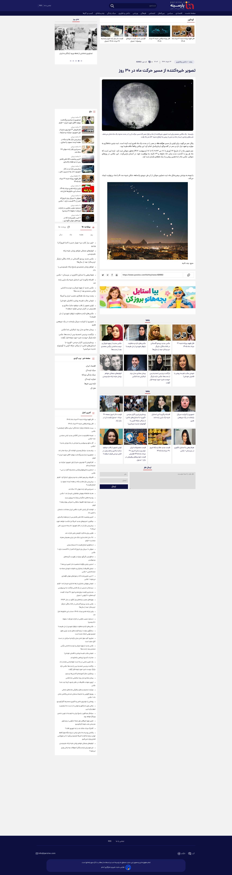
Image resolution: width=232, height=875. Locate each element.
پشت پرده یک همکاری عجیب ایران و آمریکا (77, 295)
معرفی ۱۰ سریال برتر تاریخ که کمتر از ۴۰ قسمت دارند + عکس (70, 200)
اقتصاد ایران (91, 366)
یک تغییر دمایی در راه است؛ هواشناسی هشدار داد (76, 662)
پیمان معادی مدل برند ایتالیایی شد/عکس (138, 375)
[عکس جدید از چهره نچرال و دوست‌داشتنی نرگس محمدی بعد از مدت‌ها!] (111, 333)
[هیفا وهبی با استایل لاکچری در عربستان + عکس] (183, 437)
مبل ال (93, 388)
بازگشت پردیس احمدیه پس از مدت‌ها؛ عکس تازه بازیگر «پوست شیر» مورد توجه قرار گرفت (160, 378)
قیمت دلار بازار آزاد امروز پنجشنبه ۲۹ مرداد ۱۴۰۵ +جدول (112, 40)
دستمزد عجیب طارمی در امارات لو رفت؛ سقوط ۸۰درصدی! (70, 209)
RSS (40, 5)
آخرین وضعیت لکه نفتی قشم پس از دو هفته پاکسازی (70, 160)
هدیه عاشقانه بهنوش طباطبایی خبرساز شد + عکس (76, 493)
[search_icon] (112, 6)
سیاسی (170, 13)
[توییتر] (103, 275)
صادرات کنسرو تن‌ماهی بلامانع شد (81, 657)
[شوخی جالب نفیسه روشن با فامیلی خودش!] (183, 363)
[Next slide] (94, 37)
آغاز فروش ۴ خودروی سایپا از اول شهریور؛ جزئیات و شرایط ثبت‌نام (70, 131)
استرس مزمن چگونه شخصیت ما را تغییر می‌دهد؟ (77, 564)
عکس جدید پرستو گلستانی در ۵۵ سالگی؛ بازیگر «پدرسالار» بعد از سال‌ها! (160, 346)
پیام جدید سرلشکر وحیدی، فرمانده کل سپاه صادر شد (75, 450)
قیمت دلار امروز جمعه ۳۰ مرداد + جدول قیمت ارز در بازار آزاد (112, 417)
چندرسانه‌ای (100, 13)
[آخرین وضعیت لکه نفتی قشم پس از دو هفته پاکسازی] (88, 159)
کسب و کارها (88, 13)
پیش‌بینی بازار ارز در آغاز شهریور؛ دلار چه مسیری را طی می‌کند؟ (70, 170)
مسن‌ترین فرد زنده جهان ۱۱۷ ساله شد (70, 151)
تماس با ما (47, 5)
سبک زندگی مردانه (89, 374)
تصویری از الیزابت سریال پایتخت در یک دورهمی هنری (185, 417)
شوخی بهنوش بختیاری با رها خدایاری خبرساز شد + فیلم (75, 583)
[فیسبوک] (112, 275)
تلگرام (183, 853)
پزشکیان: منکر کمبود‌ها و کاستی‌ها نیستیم (79, 674)
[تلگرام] (107, 275)
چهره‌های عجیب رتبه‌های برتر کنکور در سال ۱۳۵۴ (77, 599)
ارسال (114, 486)
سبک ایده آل (91, 370)
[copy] (188, 275)
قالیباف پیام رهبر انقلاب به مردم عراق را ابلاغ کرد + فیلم (75, 477)
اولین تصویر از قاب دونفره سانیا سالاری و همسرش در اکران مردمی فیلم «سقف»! (112, 450)
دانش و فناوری (125, 13)
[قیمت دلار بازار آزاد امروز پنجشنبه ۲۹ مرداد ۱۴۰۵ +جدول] (112, 31)
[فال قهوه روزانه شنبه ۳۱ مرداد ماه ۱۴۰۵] (183, 31)
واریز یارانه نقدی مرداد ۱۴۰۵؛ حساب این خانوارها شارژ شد (70, 190)
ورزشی (135, 13)
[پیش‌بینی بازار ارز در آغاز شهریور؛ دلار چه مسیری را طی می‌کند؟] (88, 169)
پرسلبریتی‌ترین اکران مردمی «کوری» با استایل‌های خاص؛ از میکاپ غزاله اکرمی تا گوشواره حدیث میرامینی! (136, 419)
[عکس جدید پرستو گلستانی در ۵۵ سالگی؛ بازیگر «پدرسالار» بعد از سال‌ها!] (159, 333)
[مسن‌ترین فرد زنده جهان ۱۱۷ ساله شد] (88, 149)
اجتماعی (152, 13)
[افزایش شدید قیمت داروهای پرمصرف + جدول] (135, 31)
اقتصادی (179, 13)
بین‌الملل (161, 13)
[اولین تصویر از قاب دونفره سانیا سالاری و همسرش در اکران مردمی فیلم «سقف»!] (111, 437)
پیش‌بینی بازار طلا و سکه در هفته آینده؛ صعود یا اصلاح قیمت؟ (71, 141)
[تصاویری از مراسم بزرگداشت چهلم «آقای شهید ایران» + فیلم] (88, 120)
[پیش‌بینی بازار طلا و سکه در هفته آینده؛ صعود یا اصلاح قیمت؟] (88, 140)
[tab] (81, 60)
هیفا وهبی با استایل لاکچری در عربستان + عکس (184, 449)
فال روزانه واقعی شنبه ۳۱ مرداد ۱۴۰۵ (159, 40)
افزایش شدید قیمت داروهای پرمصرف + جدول (136, 40)
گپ (193, 853)
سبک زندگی (111, 13)
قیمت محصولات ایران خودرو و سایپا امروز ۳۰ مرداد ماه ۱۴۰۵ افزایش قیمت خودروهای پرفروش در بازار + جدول (135, 454)
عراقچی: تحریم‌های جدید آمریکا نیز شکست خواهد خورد (75, 521)
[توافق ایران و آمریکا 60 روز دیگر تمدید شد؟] (76, 37)
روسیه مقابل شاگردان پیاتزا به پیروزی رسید (79, 498)
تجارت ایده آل (90, 379)
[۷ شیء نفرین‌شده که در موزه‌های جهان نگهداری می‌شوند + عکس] (88, 218)
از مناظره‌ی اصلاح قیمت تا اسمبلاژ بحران (80, 545)
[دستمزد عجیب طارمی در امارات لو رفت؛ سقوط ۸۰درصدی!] (88, 208)
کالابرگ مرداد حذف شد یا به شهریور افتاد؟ (79, 728)
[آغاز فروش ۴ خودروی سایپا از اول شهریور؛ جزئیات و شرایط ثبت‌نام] (88, 130)
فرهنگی (144, 13)
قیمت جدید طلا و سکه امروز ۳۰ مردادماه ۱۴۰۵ (160, 449)
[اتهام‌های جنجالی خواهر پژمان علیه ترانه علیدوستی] (111, 363)
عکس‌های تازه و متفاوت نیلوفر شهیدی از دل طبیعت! (136, 345)
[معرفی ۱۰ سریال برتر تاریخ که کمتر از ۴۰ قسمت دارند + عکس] (88, 198)
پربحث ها (62, 227)
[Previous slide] (58, 37)
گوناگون (191, 20)
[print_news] (116, 275)
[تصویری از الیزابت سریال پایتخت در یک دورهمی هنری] (183, 404)
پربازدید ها (86, 227)
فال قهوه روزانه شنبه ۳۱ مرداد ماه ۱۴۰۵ (183, 40)
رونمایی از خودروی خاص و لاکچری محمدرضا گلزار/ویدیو (75, 701)
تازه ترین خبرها (90, 383)
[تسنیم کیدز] (147, 298)
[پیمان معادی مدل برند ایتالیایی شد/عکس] (135, 363)
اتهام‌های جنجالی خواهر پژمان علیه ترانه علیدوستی (112, 375)
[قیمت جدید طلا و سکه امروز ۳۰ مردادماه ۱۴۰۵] (159, 437)
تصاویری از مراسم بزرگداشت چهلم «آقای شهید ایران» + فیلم (70, 121)
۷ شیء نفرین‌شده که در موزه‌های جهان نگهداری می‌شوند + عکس (72, 219)
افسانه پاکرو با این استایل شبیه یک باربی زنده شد (161, 416)
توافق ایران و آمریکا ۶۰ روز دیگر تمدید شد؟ (75, 53)
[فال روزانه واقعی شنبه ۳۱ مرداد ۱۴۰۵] (159, 31)
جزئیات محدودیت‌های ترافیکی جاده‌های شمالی (77, 690)
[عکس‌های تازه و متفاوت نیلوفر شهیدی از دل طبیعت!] (135, 333)
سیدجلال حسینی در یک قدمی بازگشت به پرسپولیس (75, 588)
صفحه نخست (190, 13)
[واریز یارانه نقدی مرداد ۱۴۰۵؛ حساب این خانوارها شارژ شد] (88, 189)
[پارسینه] (180, 5)
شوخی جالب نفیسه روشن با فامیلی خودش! (184, 375)
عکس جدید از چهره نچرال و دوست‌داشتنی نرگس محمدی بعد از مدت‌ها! (111, 346)
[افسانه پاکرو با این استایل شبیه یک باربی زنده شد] (159, 404)
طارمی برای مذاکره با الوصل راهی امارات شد (79, 533)
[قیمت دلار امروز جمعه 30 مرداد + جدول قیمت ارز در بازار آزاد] (111, 404)
